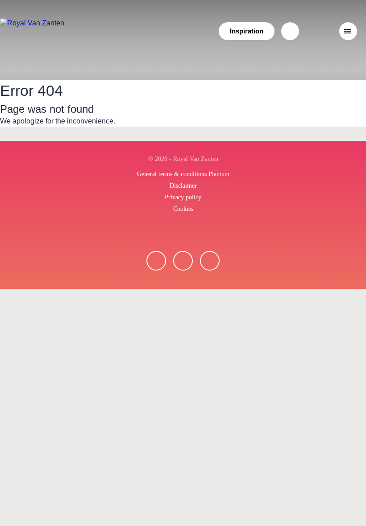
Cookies (183, 208)
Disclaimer (183, 185)
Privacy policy (183, 197)
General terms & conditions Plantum (183, 174)
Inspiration (246, 31)
